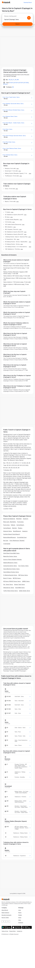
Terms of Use (5, 931)
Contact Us (19, 931)
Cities (19, 920)
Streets (20, 915)
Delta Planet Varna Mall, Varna (11, 553)
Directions (20, 922)
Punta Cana (20, 521)
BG (8, 921)
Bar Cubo (5, 540)
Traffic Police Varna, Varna (10, 590)
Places (19, 912)
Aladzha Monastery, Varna (10, 562)
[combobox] (17, 16)
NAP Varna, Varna (23, 575)
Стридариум (6, 543)
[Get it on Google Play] (6, 927)
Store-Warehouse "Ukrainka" (17, 540)
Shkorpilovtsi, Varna (8, 587)
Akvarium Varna (7, 531)
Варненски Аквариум (9, 518)
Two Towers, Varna (23, 565)
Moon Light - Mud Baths (9, 521)
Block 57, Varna (7, 578)
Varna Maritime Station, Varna (11, 569)
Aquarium (25, 518)
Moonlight (19, 518)
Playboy (20, 528)
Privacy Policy (12, 931)
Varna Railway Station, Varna (11, 572)
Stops (19, 917)
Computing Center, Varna (10, 565)
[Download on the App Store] (16, 927)
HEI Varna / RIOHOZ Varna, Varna (12, 581)
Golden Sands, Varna (24, 590)
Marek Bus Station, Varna (10, 556)
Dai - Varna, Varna (8, 584)
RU (3, 921)
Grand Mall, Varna (19, 587)
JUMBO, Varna (25, 581)
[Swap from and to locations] (29, 18)
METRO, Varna (16, 578)
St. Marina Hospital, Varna (10, 575)
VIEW (17, 168)
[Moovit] (6, 2)
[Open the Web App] (26, 927)
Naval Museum (17, 531)
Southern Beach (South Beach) (11, 534)
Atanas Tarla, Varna (19, 584)
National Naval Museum (9, 537)
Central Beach (20, 525)
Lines (19, 910)
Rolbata (13, 525)
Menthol (14, 528)
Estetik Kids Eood (21, 537)
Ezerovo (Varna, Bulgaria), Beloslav (12, 559)
